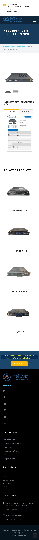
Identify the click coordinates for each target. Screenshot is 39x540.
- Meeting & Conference (11, 451)
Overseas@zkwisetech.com (16, 515)
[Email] (19, 423)
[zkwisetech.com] (12, 19)
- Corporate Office (9, 459)
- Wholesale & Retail (10, 439)
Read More (7, 385)
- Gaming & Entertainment (12, 443)
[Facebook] (19, 397)
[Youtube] (19, 417)
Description (11, 112)
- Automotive (7, 447)
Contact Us (19, 364)
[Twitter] (18, 391)
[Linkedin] (19, 404)
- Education (7, 455)
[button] (32, 69)
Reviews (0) (26, 112)
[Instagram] (19, 410)
